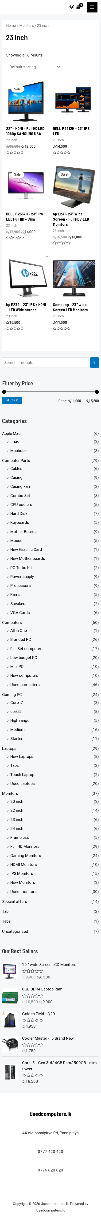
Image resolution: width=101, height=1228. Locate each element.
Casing (16, 477)
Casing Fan (20, 486)
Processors (20, 585)
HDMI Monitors (23, 864)
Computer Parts (16, 460)
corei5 (16, 711)
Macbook (18, 450)
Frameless (19, 837)
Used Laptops (22, 783)
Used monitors (23, 891)
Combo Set (20, 495)
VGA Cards (20, 612)
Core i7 (16, 702)
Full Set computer (25, 648)
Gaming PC (12, 694)
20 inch (16, 801)
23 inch (16, 819)
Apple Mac (11, 433)
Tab (5, 911)
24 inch (16, 828)
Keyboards (19, 522)
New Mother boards (27, 558)
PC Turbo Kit (21, 567)
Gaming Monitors (25, 855)
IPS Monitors (21, 873)
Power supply (22, 576)
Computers (12, 622)
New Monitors (22, 882)
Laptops (9, 748)
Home (11, 25)
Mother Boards (23, 531)
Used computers (25, 684)
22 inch (16, 810)
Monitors (10, 793)
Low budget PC (23, 657)
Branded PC (20, 639)
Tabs (14, 765)
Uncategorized (15, 931)
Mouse (16, 540)
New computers (24, 675)
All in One (18, 630)
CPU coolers (21, 504)
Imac (14, 441)
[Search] (94, 362)
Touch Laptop (22, 774)
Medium (17, 729)
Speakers (18, 603)
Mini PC (16, 666)
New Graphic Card (26, 549)
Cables (16, 468)
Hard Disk (18, 513)
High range (19, 720)
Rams (15, 594)
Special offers (14, 901)
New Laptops (21, 756)
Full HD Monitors (24, 846)
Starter (16, 738)
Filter (12, 400)
